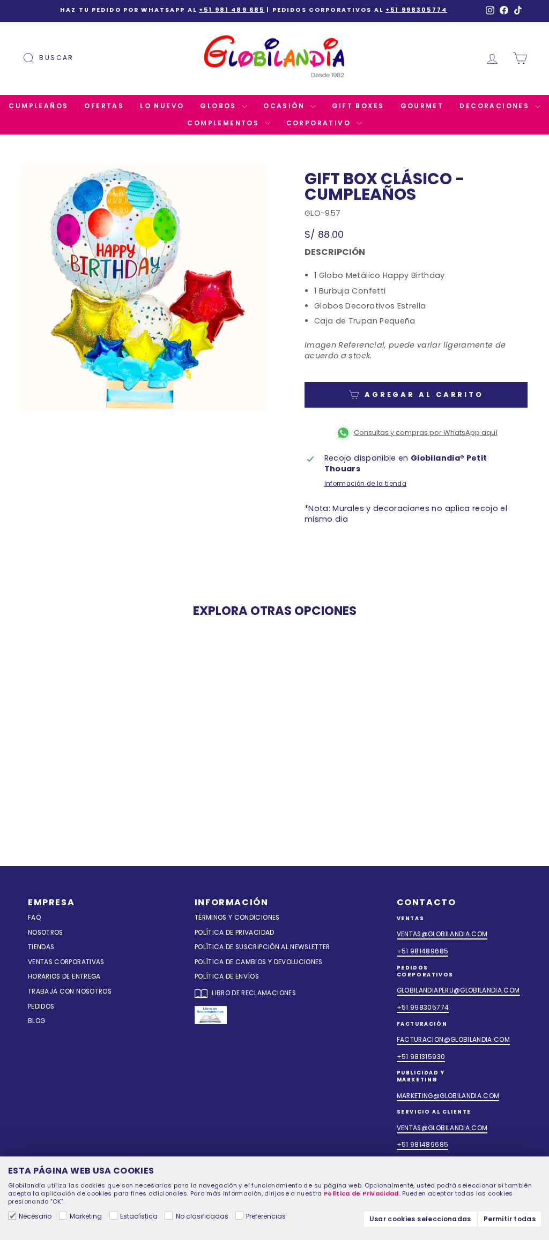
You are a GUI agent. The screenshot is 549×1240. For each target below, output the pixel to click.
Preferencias (266, 1216)
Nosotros (45, 932)
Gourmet (422, 105)
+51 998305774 (416, 10)
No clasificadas (202, 1216)
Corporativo (320, 122)
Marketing (86, 1216)
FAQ (34, 917)
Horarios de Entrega (64, 976)
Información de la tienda (365, 483)
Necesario (35, 1216)
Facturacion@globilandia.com (453, 1039)
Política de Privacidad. (362, 1193)
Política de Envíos (227, 976)
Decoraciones (495, 105)
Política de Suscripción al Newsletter (262, 947)
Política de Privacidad (234, 932)
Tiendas (41, 947)
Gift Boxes (358, 105)
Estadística (139, 1216)
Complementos (224, 122)
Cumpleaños (38, 105)
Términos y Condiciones (237, 917)
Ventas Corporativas (66, 962)
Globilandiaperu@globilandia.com (458, 990)
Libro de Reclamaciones (253, 993)
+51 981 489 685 (231, 10)
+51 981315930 (421, 1057)
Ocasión (285, 105)
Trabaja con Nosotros (70, 991)
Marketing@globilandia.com (448, 1096)
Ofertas (104, 105)
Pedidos (41, 1006)
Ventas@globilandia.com (442, 934)
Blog (36, 1021)
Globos (219, 105)
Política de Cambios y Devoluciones (259, 962)
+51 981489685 (423, 951)
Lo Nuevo (162, 105)
